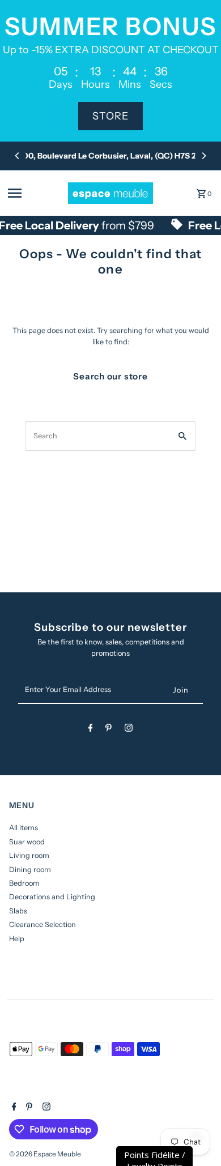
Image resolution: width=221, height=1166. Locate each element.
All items (23, 827)
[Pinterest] (108, 730)
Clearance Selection (42, 924)
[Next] (203, 155)
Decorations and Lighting (52, 896)
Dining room (30, 869)
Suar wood (27, 842)
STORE (110, 116)
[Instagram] (129, 730)
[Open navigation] (34, 193)
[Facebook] (90, 730)
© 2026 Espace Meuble (45, 1154)
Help (16, 938)
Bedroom (24, 883)
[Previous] (17, 155)
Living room (29, 855)
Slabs (18, 911)
